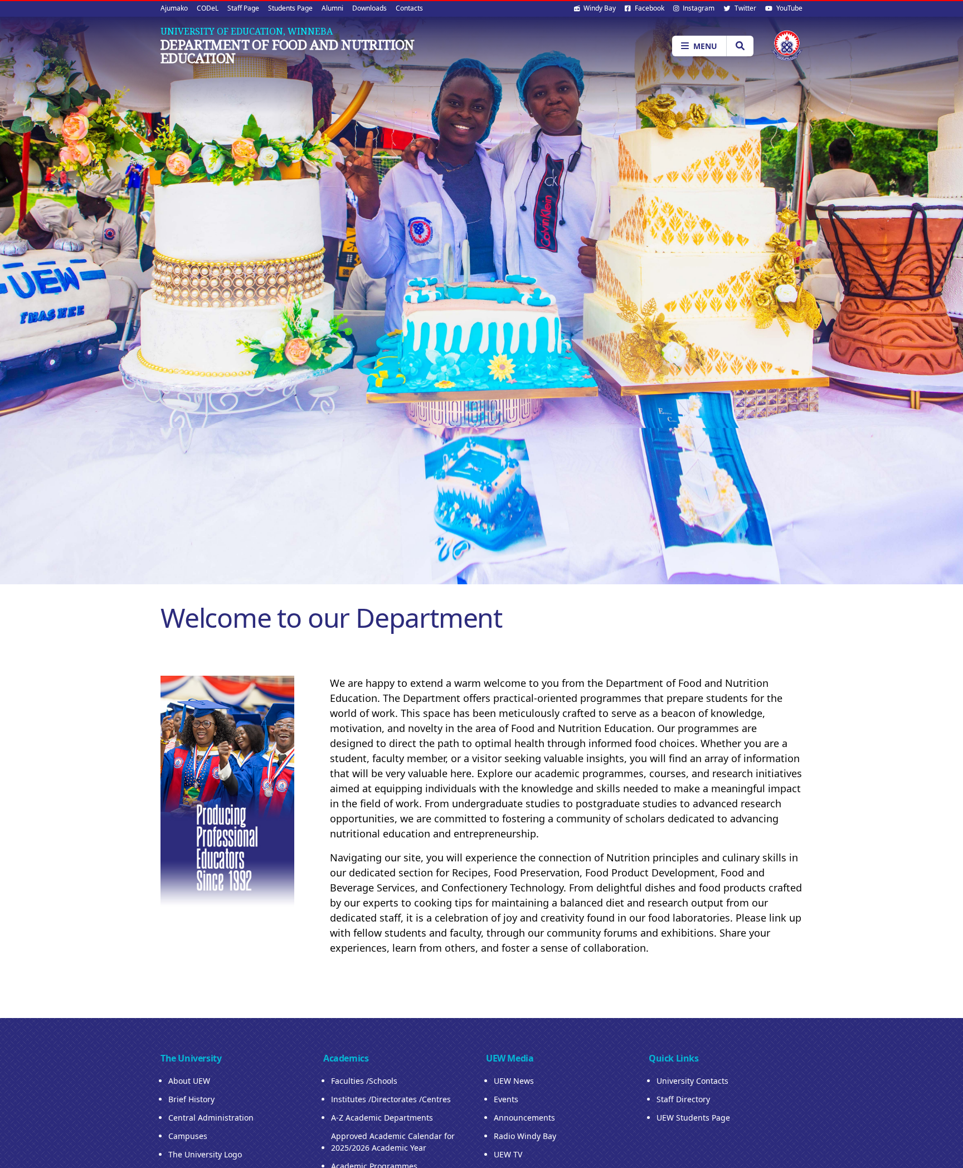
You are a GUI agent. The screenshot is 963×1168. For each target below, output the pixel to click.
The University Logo (205, 1154)
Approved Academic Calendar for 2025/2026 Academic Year (393, 1142)
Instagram (697, 8)
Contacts (409, 8)
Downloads (369, 8)
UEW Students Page (693, 1117)
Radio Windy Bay (525, 1136)
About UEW (189, 1080)
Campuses (187, 1136)
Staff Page (243, 8)
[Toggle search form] (739, 46)
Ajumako (174, 8)
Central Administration (211, 1117)
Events (506, 1099)
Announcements (524, 1117)
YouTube (788, 8)
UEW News (514, 1080)
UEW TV (508, 1154)
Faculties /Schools (364, 1080)
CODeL (207, 8)
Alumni (332, 8)
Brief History (191, 1099)
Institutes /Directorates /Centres (391, 1099)
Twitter (744, 8)
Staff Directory (683, 1099)
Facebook (648, 8)
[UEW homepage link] (786, 45)
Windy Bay (599, 8)
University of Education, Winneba (246, 31)
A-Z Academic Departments (382, 1117)
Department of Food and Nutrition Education (287, 51)
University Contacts (692, 1080)
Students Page (290, 8)
